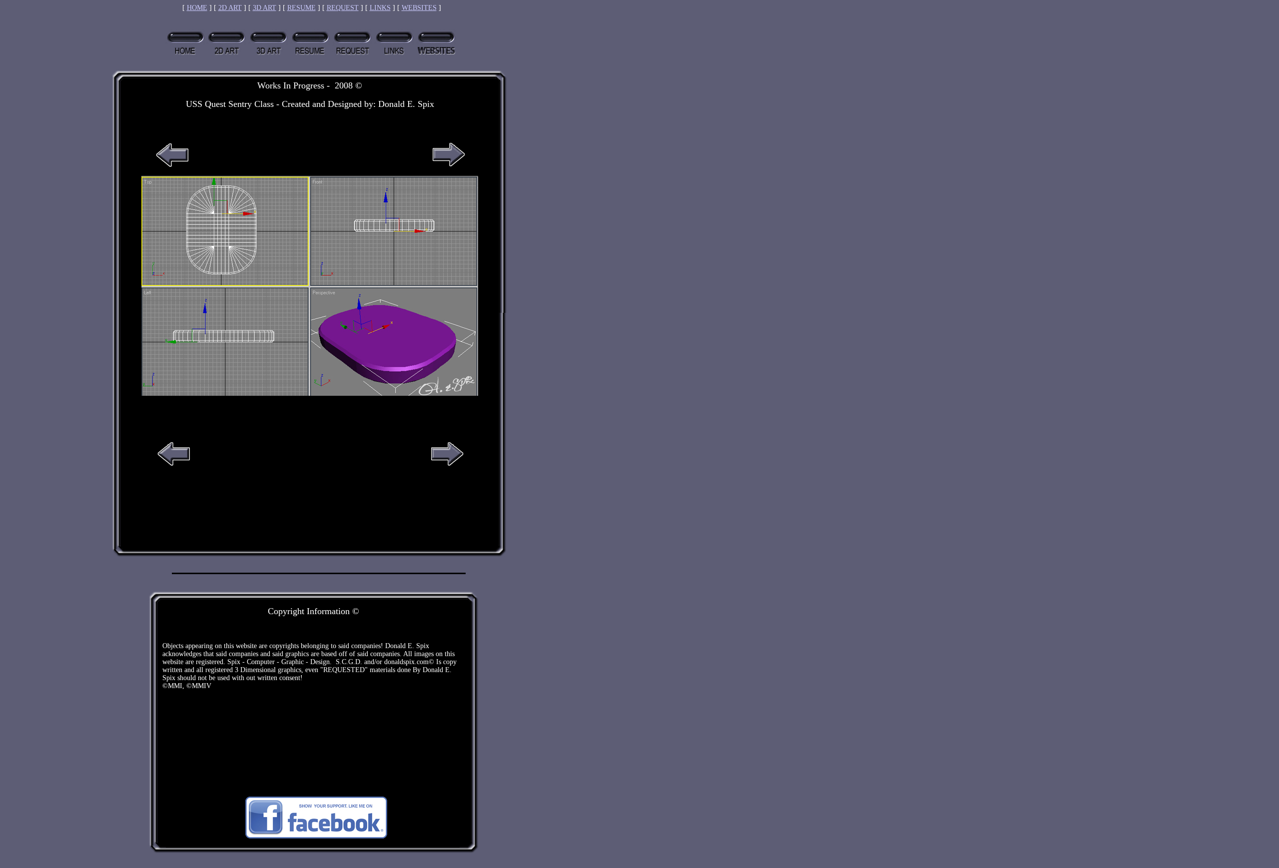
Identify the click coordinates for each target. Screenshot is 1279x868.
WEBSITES (419, 7)
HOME (197, 7)
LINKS (380, 7)
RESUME (301, 7)
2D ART (230, 7)
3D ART (264, 7)
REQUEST (343, 7)
